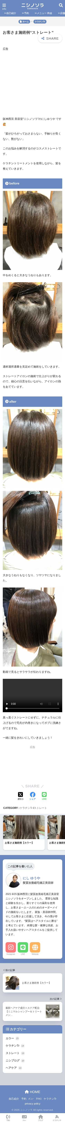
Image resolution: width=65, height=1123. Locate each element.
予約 (23, 1098)
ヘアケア (13, 1067)
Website (35, 954)
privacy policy (32, 1103)
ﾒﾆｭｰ (31, 1098)
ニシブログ (15, 1060)
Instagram (11, 954)
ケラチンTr (26, 807)
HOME (34, 1092)
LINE (23, 954)
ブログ (40, 1120)
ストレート (40, 807)
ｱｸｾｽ (39, 1098)
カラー (12, 1038)
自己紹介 (14, 1098)
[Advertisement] (32, 84)
